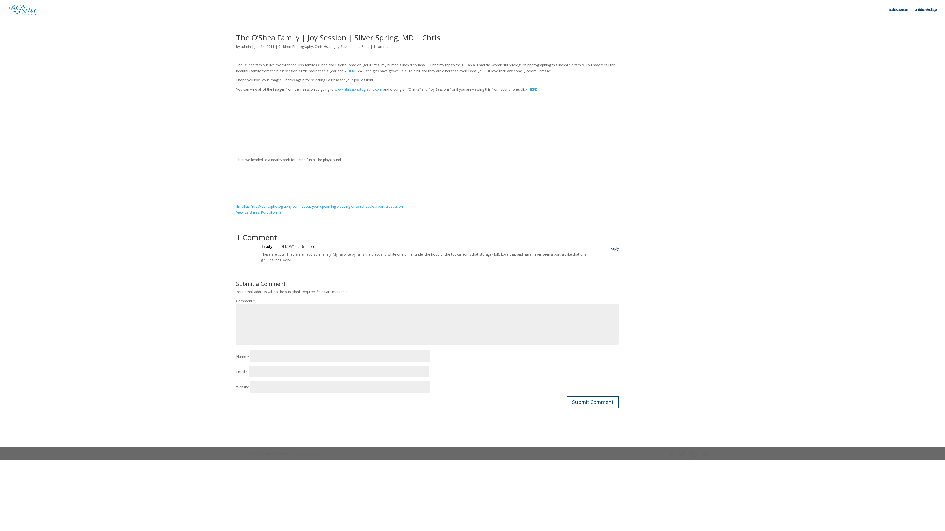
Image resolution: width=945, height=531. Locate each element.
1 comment (382, 46)
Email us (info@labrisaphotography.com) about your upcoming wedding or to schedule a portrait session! (320, 206)
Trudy (266, 246)
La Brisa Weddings (926, 10)
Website (242, 387)
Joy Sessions (344, 46)
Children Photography (295, 46)
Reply (614, 248)
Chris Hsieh (323, 46)
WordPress (319, 453)
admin (246, 46)
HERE (351, 71)
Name (242, 356)
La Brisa (362, 46)
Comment (245, 301)
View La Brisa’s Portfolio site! (259, 212)
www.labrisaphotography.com (358, 89)
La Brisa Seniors (899, 10)
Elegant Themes (271, 453)
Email (242, 371)
